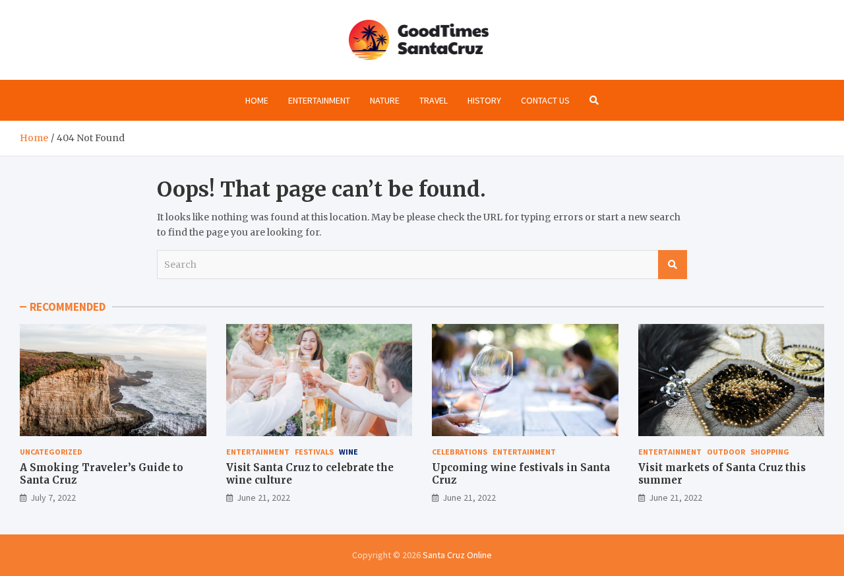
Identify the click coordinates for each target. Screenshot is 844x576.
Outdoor (726, 452)
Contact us (545, 100)
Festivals (314, 452)
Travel (433, 100)
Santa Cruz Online (457, 555)
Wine (348, 452)
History (484, 100)
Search (672, 264)
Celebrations (459, 452)
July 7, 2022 (53, 497)
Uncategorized (51, 452)
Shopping (769, 452)
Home (256, 100)
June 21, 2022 (263, 497)
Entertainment (319, 100)
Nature (385, 100)
